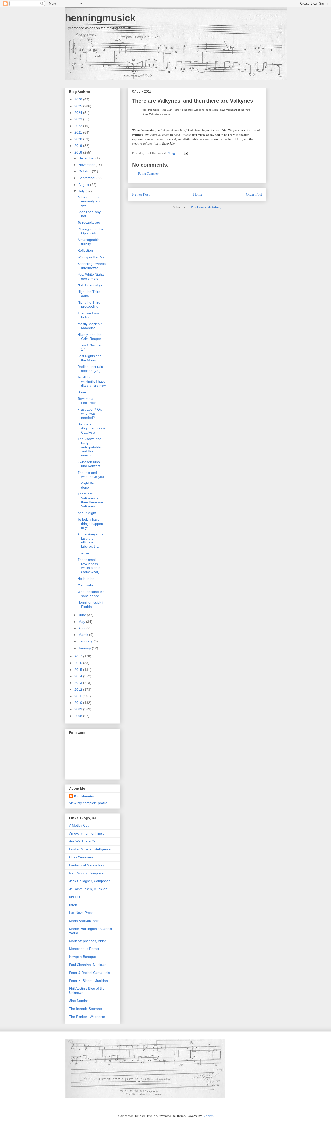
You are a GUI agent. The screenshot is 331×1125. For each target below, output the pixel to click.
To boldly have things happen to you (90, 523)
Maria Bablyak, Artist (84, 921)
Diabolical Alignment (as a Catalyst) (91, 428)
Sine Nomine (79, 1000)
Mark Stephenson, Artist (87, 941)
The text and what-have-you (91, 475)
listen (73, 905)
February (86, 641)
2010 (78, 703)
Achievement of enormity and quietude (89, 201)
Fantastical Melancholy (86, 865)
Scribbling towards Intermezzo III (92, 266)
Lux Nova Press (81, 913)
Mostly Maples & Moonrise (90, 326)
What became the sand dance (91, 594)
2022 (78, 126)
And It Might (87, 513)
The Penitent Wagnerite (87, 1016)
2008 (78, 716)
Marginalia (86, 585)
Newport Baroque (82, 957)
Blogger (208, 1115)
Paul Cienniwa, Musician (87, 965)
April (82, 628)
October (85, 171)
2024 (78, 113)
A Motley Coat (79, 825)
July (82, 191)
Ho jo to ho (86, 579)
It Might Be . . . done (89, 485)
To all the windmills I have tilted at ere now (92, 381)
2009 (78, 709)
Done (82, 392)
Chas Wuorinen (81, 857)
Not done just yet (90, 285)
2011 (78, 696)
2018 (78, 152)
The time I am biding (88, 315)
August (84, 185)
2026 (78, 99)
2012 (78, 689)
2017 (78, 656)
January (85, 648)
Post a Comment (148, 173)
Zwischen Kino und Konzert (89, 464)
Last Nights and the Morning (90, 358)
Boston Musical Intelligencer (90, 849)
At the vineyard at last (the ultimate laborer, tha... (91, 540)
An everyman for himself (87, 833)
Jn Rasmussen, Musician (88, 889)
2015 (78, 670)
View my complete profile (88, 803)
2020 (78, 139)
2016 (78, 663)
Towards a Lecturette (87, 401)
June (83, 615)
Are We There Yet (82, 841)
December (87, 158)
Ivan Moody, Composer (87, 873)
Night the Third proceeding (89, 304)
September (87, 178)
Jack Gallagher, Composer (89, 881)
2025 (78, 106)
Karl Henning (84, 796)
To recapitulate (89, 222)
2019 (78, 146)
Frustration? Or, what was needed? (90, 413)
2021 (78, 132)
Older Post (254, 194)
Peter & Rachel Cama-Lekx (90, 973)
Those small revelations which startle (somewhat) (89, 566)
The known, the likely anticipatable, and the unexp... (90, 447)
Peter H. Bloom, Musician (88, 981)
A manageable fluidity (89, 242)
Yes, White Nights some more (91, 276)
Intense (83, 553)
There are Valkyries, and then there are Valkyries (192, 101)
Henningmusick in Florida (91, 604)
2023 (78, 119)
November (87, 165)
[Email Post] (185, 153)
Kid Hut (74, 897)
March (84, 635)
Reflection (85, 250)
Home (197, 194)
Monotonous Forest (84, 949)
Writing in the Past (91, 257)
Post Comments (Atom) (206, 207)
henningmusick (100, 18)
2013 (78, 683)
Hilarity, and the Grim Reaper (89, 337)
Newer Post (141, 194)
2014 (78, 676)
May (82, 622)
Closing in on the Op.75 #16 (90, 231)
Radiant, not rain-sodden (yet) (91, 369)
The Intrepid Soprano (85, 1008)
